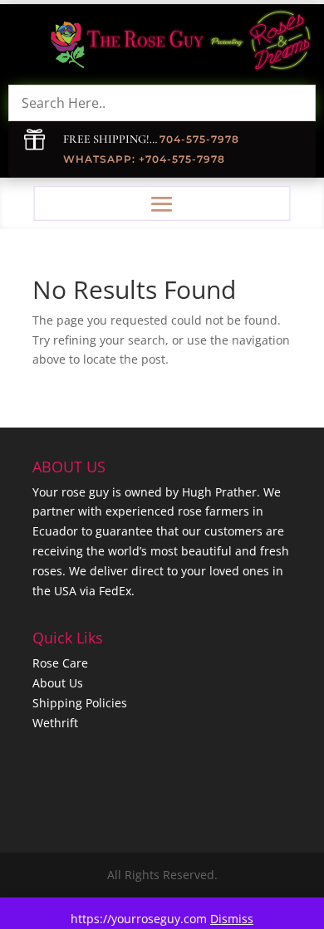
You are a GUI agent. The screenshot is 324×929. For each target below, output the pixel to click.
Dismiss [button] (231, 919)
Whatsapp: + (104, 159)
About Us (57, 683)
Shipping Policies (79, 703)
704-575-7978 (199, 139)
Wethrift (55, 723)
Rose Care (60, 663)
